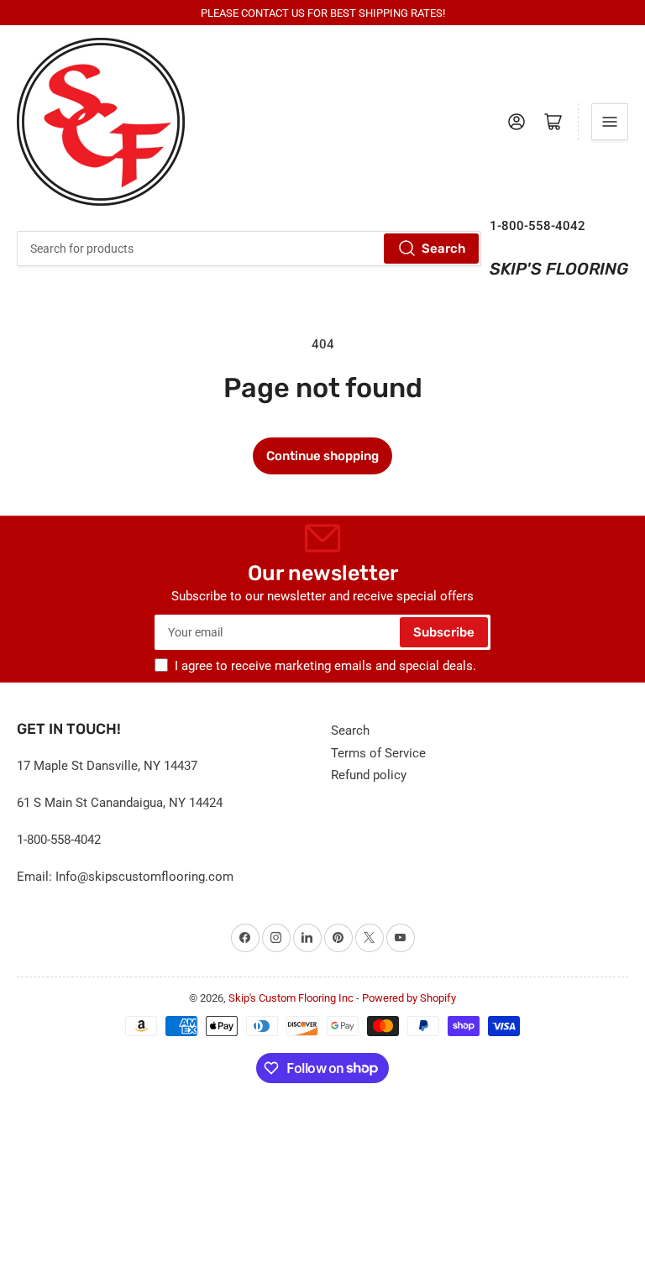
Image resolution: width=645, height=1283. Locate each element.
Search (443, 248)
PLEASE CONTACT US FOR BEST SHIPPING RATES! (323, 13)
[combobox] (249, 248)
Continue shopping (322, 455)
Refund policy (368, 775)
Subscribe (444, 632)
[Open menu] (609, 121)
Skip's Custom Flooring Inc (291, 998)
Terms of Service (378, 753)
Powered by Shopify (409, 998)
